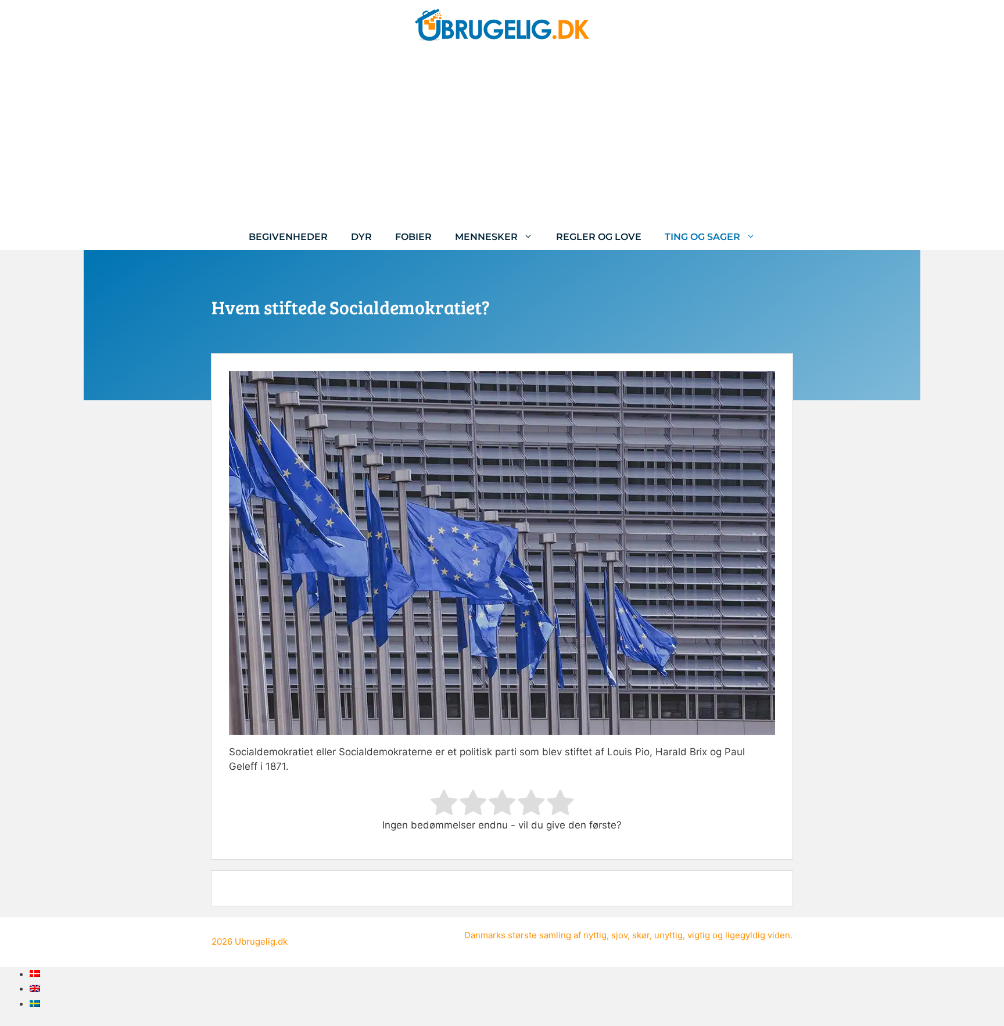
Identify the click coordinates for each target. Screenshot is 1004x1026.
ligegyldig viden (757, 935)
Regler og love (598, 236)
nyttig (595, 935)
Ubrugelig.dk (261, 941)
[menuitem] (35, 974)
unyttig (668, 935)
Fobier (413, 236)
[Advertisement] (502, 136)
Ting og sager (702, 236)
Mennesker (486, 236)
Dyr (361, 236)
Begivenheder (288, 236)
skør (641, 935)
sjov (619, 935)
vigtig (698, 935)
